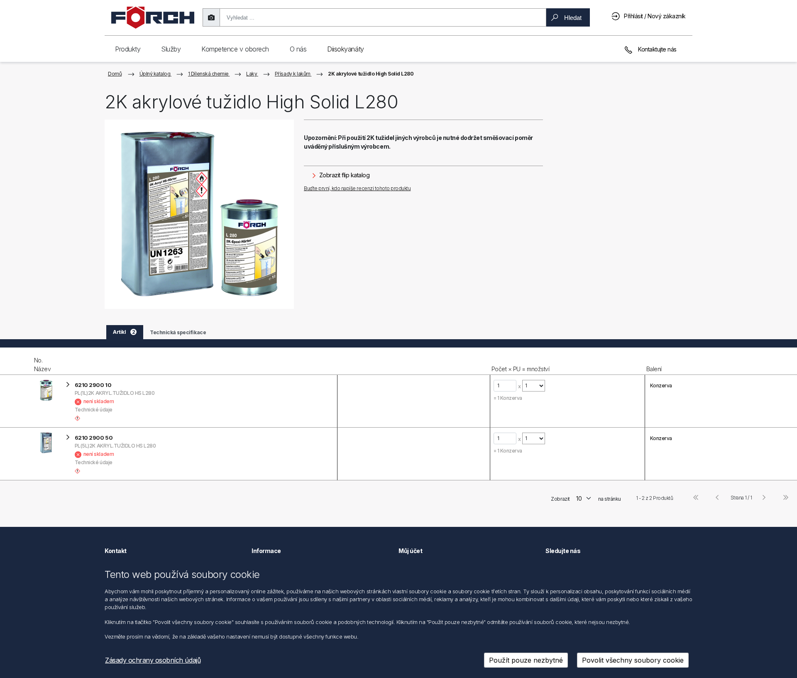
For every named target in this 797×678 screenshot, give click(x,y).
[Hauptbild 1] (199, 214)
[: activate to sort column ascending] (413, 361)
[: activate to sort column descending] (16, 361)
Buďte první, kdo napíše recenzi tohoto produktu (357, 188)
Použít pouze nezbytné (526, 660)
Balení (654, 368)
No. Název (42, 364)
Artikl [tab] (124, 332)
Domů (115, 74)
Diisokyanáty (345, 49)
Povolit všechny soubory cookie (633, 660)
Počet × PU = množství (520, 368)
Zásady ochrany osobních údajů (152, 660)
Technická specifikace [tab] (178, 332)
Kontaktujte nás (657, 49)
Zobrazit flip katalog (343, 175)
